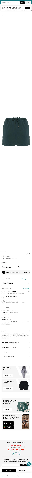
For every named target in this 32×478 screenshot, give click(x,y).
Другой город (26, 288)
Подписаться (25, 464)
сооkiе (19, 8)
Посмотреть (8, 375)
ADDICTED (7, 308)
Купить (7, 409)
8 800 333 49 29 (16, 445)
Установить (27, 272)
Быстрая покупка (23, 470)
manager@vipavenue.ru (16, 450)
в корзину (8, 470)
